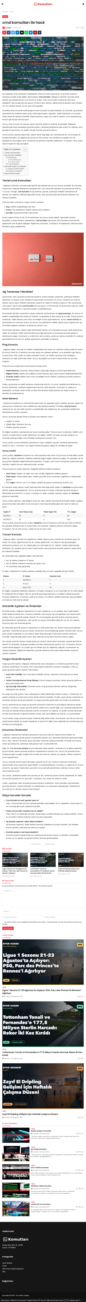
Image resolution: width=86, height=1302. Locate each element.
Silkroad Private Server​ (55, 1300)
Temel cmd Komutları (12, 153)
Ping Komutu (12, 157)
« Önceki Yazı (36, 844)
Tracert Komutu (13, 164)
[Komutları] (43, 4)
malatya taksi (73, 1300)
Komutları (8, 28)
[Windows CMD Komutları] (15, 1190)
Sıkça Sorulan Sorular (12, 173)
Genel (12, 11)
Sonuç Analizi (15, 162)
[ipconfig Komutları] (15, 1153)
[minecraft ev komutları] (15, 1208)
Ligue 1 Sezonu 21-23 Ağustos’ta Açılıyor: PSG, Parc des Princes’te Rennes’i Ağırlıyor (14, 871)
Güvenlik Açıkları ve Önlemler (15, 166)
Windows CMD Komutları (41, 1186)
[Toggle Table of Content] (23, 150)
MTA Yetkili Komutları (40, 1167)
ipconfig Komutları (39, 1149)
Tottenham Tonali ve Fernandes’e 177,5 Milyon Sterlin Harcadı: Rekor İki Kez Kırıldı (42, 871)
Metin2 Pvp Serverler (18, 1300)
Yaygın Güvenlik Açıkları (16, 169)
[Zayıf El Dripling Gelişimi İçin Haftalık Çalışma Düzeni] (71, 860)
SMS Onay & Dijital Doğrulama (13, 1269)
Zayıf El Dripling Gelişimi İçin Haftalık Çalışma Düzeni (68, 870)
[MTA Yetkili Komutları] (15, 1172)
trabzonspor (5, 1300)
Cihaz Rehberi (7, 1263)
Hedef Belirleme (16, 160)
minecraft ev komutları (40, 1204)
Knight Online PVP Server (36, 1300)
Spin (3, 1271)
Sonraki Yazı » (50, 844)
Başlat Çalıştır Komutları (41, 1131)
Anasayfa (5, 11)
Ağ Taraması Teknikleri (13, 155)
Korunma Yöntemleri (15, 171)
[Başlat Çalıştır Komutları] (15, 1135)
